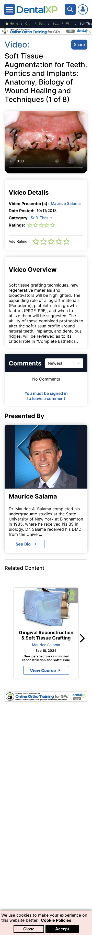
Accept (62, 929)
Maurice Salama (66, 203)
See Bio (23, 544)
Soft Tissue (41, 217)
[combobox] (48, 363)
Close (28, 929)
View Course (43, 670)
